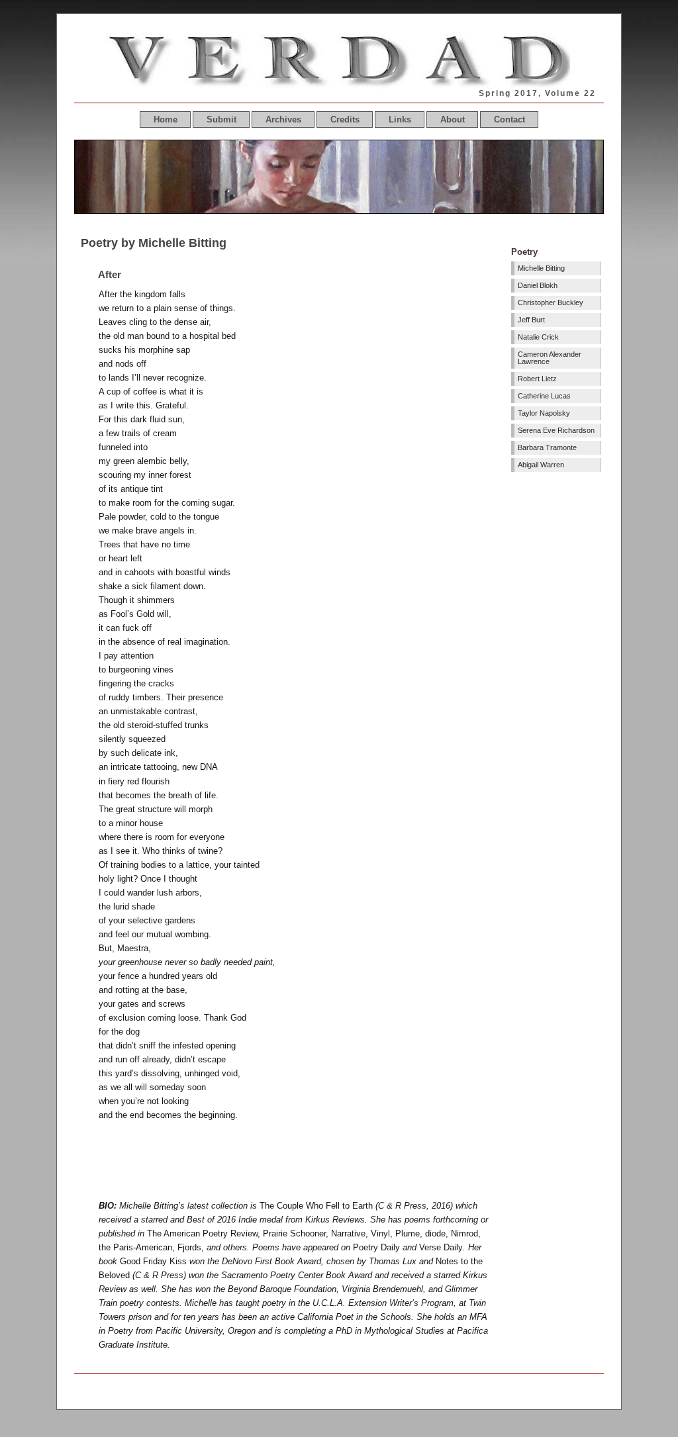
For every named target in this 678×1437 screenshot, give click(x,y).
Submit (221, 119)
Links (400, 119)
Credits (345, 119)
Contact (509, 119)
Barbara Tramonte (547, 447)
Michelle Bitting (541, 268)
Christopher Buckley (550, 302)
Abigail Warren (541, 465)
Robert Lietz (537, 379)
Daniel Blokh (537, 285)
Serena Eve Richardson (556, 430)
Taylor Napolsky (544, 413)
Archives (283, 119)
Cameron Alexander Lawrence (549, 357)
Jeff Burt (531, 320)
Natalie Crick (538, 337)
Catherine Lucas (544, 396)
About (452, 119)
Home (165, 119)
